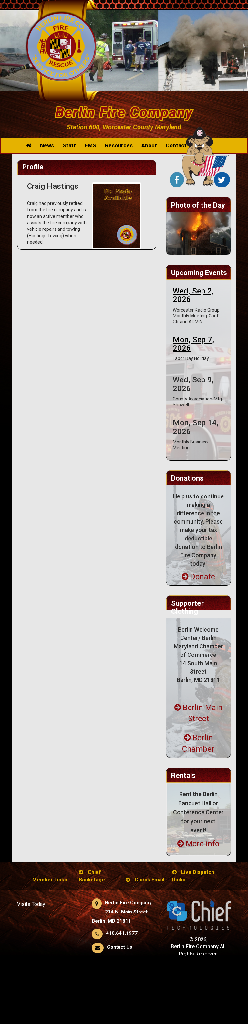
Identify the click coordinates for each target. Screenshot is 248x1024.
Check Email (149, 880)
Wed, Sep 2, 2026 (193, 295)
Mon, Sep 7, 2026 (193, 344)
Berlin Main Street (202, 713)
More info (202, 843)
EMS (90, 145)
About (149, 145)
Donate (202, 576)
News (47, 145)
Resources (119, 145)
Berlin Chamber (198, 743)
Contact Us (119, 947)
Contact (176, 145)
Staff (69, 145)
